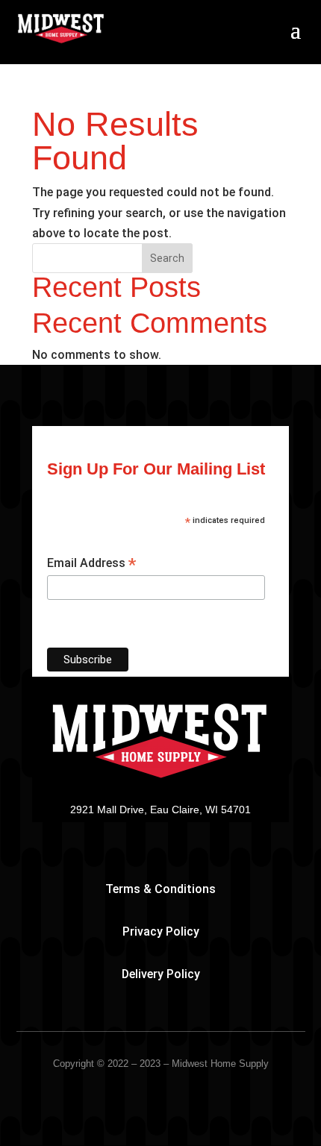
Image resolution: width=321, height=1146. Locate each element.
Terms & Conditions (160, 889)
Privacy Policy (160, 931)
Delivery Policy (161, 974)
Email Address (91, 563)
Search (167, 258)
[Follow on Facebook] (160, 831)
